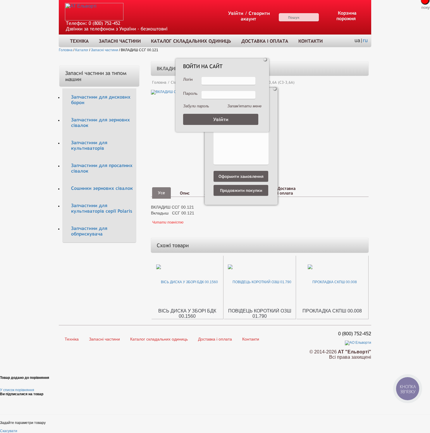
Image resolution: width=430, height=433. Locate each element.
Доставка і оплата (264, 41)
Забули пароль (196, 106)
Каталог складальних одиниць (191, 41)
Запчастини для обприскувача (89, 231)
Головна (159, 82)
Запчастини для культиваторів (89, 145)
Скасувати (8, 431)
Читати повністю (167, 222)
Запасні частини (120, 41)
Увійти (235, 13)
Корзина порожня (346, 15)
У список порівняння (17, 390)
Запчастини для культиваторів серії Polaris (101, 208)
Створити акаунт (255, 16)
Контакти (310, 41)
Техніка (79, 41)
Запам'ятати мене (244, 106)
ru (365, 40)
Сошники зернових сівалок (102, 188)
